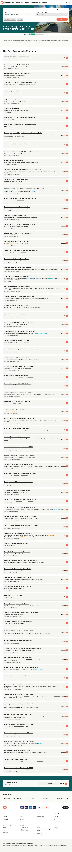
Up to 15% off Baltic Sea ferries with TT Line (17, 577)
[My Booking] (64, 2)
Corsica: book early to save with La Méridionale (18, 733)
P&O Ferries (24, 526)
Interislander (26, 696)
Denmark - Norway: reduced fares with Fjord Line (19, 331)
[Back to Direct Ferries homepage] (7, 2)
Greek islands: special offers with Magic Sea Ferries (20, 198)
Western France (21, 420)
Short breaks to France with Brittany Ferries (17, 569)
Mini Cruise (22, 819)
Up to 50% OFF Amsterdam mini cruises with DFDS (20, 124)
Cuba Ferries (56, 827)
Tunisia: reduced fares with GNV (14, 160)
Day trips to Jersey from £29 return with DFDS (18, 768)
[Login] (66, 2)
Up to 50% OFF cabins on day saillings (16, 543)
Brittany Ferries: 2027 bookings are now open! (18, 482)
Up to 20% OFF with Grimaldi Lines (15, 215)
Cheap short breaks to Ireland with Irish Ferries (18, 640)
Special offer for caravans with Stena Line (17, 552)
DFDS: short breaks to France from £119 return (18, 630)
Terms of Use (39, 833)
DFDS (20, 403)
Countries (43, 2)
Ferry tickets (5, 821)
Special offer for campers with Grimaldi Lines (18, 657)
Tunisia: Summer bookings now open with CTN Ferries (21, 667)
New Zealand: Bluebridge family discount (17, 684)
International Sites (6, 829)
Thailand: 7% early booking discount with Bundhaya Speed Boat (24, 188)
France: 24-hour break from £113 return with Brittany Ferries (22, 169)
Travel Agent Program (24, 830)
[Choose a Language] (70, 2)
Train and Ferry (22, 821)
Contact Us (56, 816)
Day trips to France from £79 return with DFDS (18, 621)
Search (62, 19)
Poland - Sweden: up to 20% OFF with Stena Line (19, 65)
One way (13, 9)
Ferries (21, 816)
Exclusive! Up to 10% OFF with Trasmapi (16, 276)
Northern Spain (28, 420)
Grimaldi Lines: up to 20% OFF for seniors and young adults (22, 648)
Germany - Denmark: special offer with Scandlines (19, 704)
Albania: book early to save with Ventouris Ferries (19, 455)
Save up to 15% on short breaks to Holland (17, 401)
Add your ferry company (24, 827)
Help (54, 819)
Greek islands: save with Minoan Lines (16, 375)
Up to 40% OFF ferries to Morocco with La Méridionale (21, 612)
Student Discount (6, 832)
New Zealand (38, 686)
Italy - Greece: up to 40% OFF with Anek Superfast (19, 224)
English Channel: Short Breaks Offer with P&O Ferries (20, 516)
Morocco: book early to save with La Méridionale (19, 741)
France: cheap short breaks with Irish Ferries (18, 267)
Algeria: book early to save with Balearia (16, 604)
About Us (4, 827)
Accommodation (23, 814)
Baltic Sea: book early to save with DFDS (16, 340)
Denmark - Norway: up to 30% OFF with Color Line (20, 82)
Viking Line (13, 234)
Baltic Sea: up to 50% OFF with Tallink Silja (17, 73)
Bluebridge (6, 687)
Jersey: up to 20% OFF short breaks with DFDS (18, 724)
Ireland (15, 641)
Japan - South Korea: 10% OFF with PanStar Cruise (20, 473)
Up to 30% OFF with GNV (12, 108)
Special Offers (37, 2)
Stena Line (16, 545)
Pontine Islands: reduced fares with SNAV (17, 750)
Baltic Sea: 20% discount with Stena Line (16, 56)
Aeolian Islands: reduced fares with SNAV (17, 759)
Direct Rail (55, 829)
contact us (63, 845)
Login (38, 814)
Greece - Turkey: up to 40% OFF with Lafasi (17, 384)
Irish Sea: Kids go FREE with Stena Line (16, 409)
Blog (46, 2)
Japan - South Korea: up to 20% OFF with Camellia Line (21, 151)
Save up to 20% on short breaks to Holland (17, 490)
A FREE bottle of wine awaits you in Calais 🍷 (18, 533)
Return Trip (8, 9)
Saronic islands (19, 501)
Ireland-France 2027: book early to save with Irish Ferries (21, 250)
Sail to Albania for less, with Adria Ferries (16, 259)
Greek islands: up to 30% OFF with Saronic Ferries (19, 143)
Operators (33, 2)
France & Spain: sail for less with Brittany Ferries (19, 418)
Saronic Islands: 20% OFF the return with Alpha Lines (20, 499)
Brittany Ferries (37, 420)
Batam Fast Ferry (36, 562)
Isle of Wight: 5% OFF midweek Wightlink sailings (19, 507)
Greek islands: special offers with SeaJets (17, 207)
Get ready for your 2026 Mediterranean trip (17, 714)
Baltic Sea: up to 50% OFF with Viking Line (17, 233)
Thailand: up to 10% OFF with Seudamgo (16, 676)
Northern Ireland (16, 526)
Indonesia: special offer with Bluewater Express (18, 464)
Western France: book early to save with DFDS (18, 447)
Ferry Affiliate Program (24, 829)
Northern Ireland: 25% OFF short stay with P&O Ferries (21, 525)
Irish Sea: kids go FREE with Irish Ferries (16, 357)
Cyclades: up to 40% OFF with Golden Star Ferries (19, 322)
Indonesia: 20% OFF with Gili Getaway (16, 179)
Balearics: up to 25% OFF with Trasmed (16, 91)
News (4, 830)
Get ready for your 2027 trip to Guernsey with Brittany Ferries (23, 133)
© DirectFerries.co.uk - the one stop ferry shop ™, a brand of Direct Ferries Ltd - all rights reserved (18, 843)
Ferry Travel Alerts (57, 821)
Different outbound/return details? (23, 9)
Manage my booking (40, 816)
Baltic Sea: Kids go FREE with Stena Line (16, 241)
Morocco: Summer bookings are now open (17, 437)
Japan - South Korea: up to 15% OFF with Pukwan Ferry (21, 349)
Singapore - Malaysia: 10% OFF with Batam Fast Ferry (20, 560)
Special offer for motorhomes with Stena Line (18, 586)
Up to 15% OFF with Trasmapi (13, 595)
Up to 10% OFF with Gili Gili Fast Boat (15, 314)
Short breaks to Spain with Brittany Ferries (17, 286)
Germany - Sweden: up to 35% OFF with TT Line (19, 296)
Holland (14, 403)
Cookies (38, 827)
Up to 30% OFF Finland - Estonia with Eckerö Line (19, 117)
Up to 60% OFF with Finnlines (13, 99)
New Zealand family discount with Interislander (18, 694)
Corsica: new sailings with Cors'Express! (16, 305)
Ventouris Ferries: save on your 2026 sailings (18, 392)
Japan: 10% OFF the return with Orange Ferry (18, 428)
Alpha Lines (30, 501)
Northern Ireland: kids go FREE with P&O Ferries (19, 366)
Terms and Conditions (40, 835)
